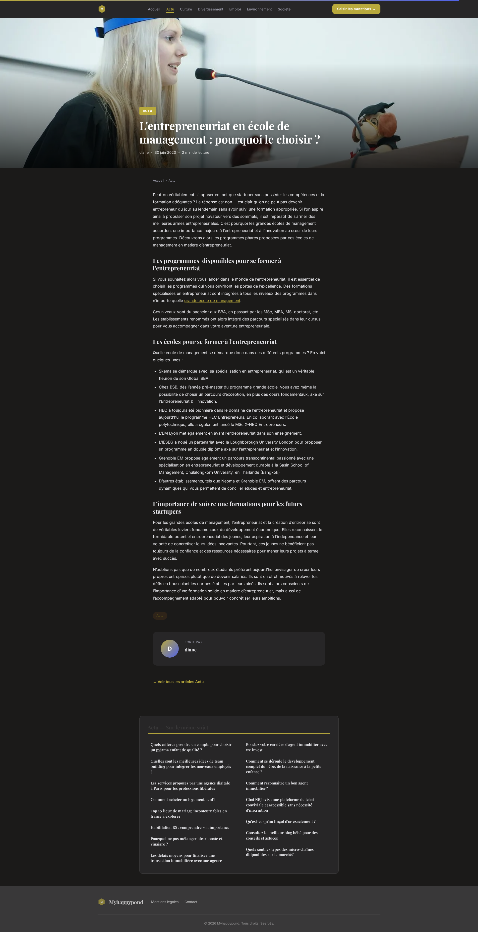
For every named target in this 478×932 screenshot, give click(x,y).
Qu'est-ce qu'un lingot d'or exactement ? (280, 821)
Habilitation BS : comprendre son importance (190, 827)
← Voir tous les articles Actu (178, 681)
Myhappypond (126, 901)
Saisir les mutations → (356, 9)
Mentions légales (165, 902)
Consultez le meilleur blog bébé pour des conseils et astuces (282, 835)
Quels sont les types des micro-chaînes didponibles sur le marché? (280, 852)
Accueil (154, 9)
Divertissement (210, 9)
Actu (170, 9)
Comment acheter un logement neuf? (183, 799)
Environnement (259, 9)
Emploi (235, 9)
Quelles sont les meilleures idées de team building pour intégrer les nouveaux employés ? (191, 766)
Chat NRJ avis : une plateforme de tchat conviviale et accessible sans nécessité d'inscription (280, 805)
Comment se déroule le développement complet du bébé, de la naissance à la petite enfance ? (283, 766)
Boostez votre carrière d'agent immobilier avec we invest (286, 747)
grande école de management (212, 300)
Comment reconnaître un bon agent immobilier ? (277, 785)
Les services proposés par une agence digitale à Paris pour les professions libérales (190, 785)
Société (284, 9)
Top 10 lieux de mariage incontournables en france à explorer (189, 813)
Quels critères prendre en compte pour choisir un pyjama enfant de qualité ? (191, 747)
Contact (190, 902)
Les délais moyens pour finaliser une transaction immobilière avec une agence (186, 858)
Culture (186, 9)
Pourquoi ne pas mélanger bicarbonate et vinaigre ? (186, 841)
